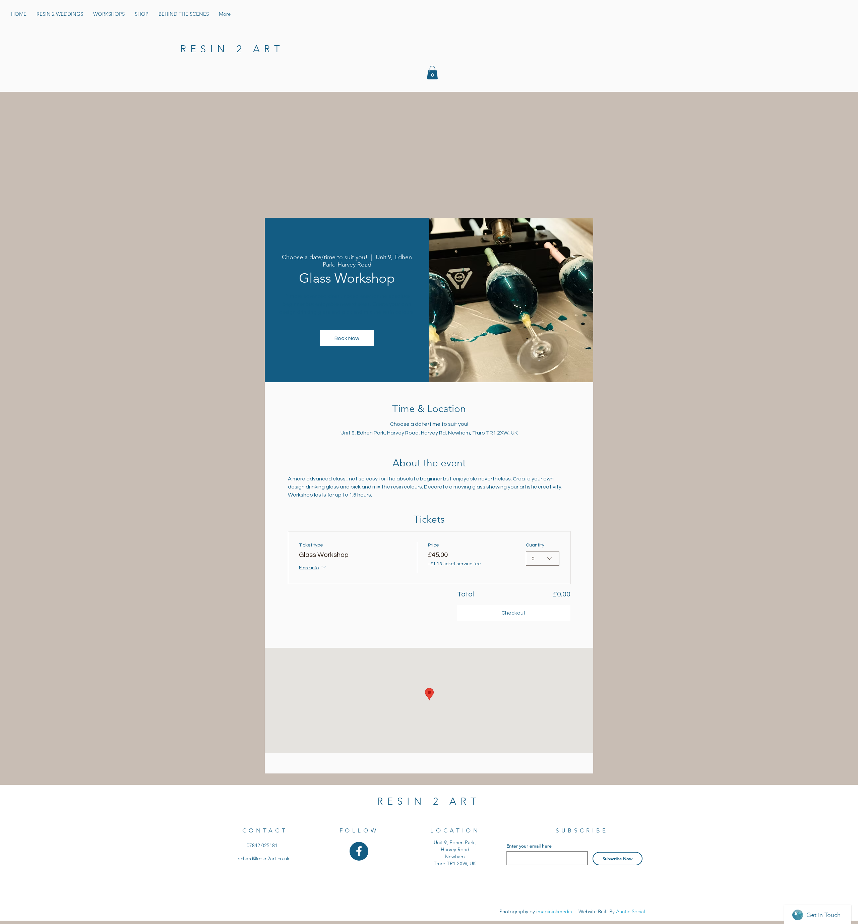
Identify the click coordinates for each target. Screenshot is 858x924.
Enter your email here (529, 846)
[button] (432, 72)
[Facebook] (359, 851)
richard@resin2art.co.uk (263, 858)
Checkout (513, 613)
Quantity (535, 545)
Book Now (346, 338)
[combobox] (542, 559)
